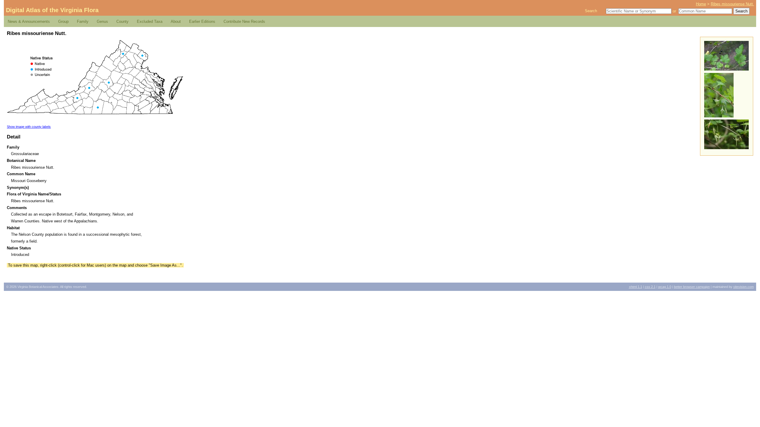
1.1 (635, 287)
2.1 (650, 287)
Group (63, 21)
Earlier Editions (202, 21)
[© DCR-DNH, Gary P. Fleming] (719, 116)
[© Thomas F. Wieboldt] (726, 148)
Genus (102, 21)
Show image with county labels (29, 126)
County (122, 21)
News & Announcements (29, 21)
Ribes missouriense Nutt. (732, 4)
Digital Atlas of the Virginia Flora (52, 10)
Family (82, 21)
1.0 (664, 287)
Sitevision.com (743, 287)
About (176, 21)
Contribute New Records (244, 21)
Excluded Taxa (149, 21)
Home (701, 4)
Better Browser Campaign (692, 287)
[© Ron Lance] (726, 69)
